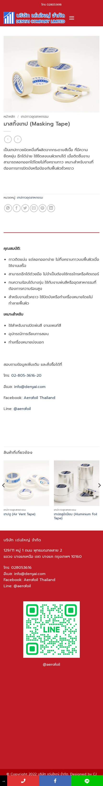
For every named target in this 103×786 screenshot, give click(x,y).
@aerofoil (22, 409)
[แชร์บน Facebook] (17, 208)
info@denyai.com (30, 574)
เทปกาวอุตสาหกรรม (35, 116)
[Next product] (7, 139)
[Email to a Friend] (34, 208)
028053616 (54, 4)
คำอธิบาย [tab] (10, 237)
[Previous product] (17, 139)
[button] (71, 18)
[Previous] (4, 495)
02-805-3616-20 (27, 375)
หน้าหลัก (9, 116)
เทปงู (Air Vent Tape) (19, 514)
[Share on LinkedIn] (51, 208)
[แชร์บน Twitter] (25, 208)
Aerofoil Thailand (40, 398)
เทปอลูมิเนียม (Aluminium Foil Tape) (75, 516)
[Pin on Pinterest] (42, 208)
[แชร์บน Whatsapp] (8, 208)
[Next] (99, 495)
